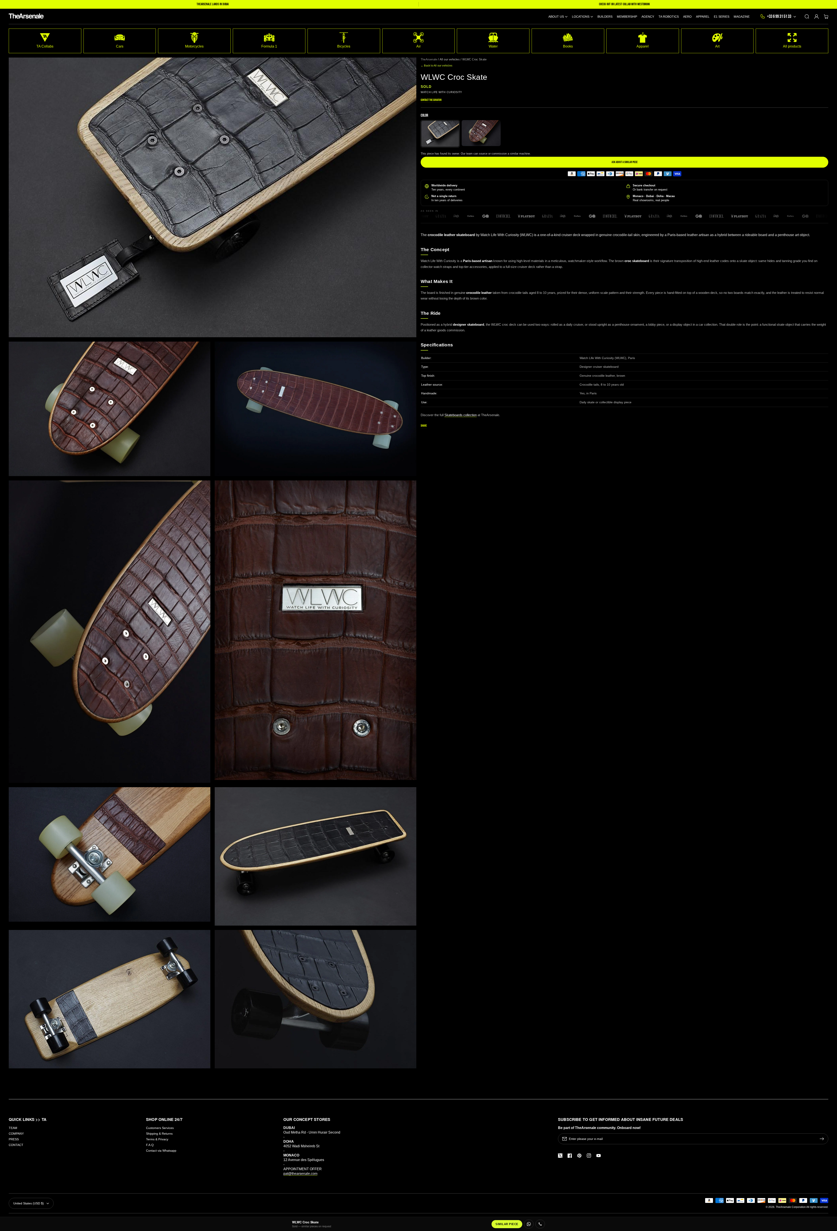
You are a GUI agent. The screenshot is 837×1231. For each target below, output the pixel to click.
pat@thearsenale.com (300, 1173)
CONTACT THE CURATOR (431, 100)
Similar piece (506, 1224)
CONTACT (16, 1145)
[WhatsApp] (529, 1224)
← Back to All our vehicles (436, 65)
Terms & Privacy (157, 1139)
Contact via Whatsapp (161, 1150)
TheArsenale (429, 59)
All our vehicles (450, 59)
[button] (558, 16)
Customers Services (160, 1128)
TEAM (13, 1128)
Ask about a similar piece (625, 162)
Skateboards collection (460, 415)
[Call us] (540, 1224)
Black (440, 133)
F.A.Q (150, 1145)
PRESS (14, 1139)
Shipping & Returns (159, 1133)
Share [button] (424, 425)
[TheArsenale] (25, 16)
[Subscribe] (822, 1138)
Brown (481, 133)
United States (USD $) (28, 1203)
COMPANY (16, 1133)
